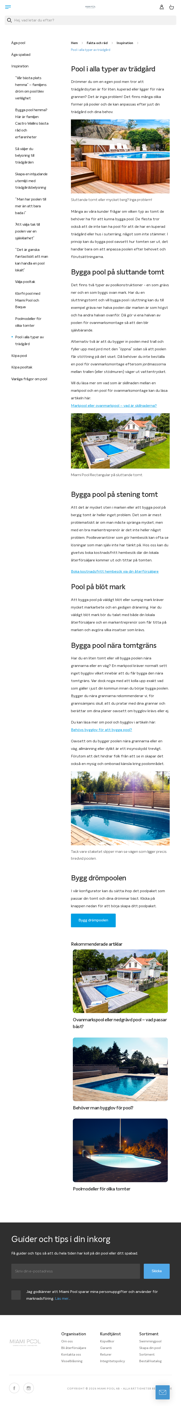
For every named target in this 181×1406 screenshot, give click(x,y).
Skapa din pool (150, 1348)
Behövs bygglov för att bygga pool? (101, 730)
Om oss (67, 1341)
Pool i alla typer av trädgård (90, 50)
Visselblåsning (71, 1361)
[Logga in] (161, 7)
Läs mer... (62, 1298)
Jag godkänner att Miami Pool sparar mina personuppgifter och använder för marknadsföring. (92, 1295)
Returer (105, 1354)
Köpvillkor (107, 1341)
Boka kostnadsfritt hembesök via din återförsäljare (115, 571)
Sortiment (147, 1354)
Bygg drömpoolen (93, 920)
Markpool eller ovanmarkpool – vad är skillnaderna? (114, 406)
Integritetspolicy (112, 1361)
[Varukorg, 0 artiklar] (171, 7)
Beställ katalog (150, 1361)
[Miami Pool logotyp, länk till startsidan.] (90, 7)
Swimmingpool (150, 1341)
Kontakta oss (71, 1354)
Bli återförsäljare (73, 1348)
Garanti (106, 1348)
